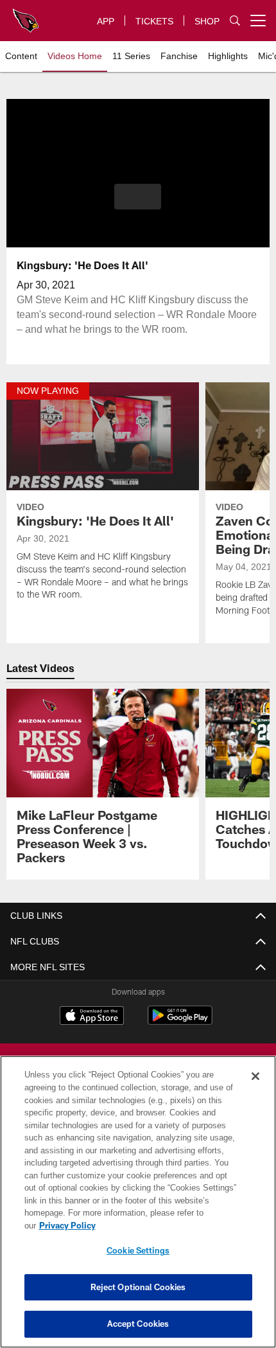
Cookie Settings (138, 1250)
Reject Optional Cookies (138, 1287)
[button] (137, 196)
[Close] (255, 1089)
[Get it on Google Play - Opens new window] (180, 1022)
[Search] (235, 21)
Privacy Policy (166, 1225)
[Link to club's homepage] (25, 15)
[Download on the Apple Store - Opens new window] (92, 1017)
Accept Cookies (138, 1323)
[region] (138, 1208)
